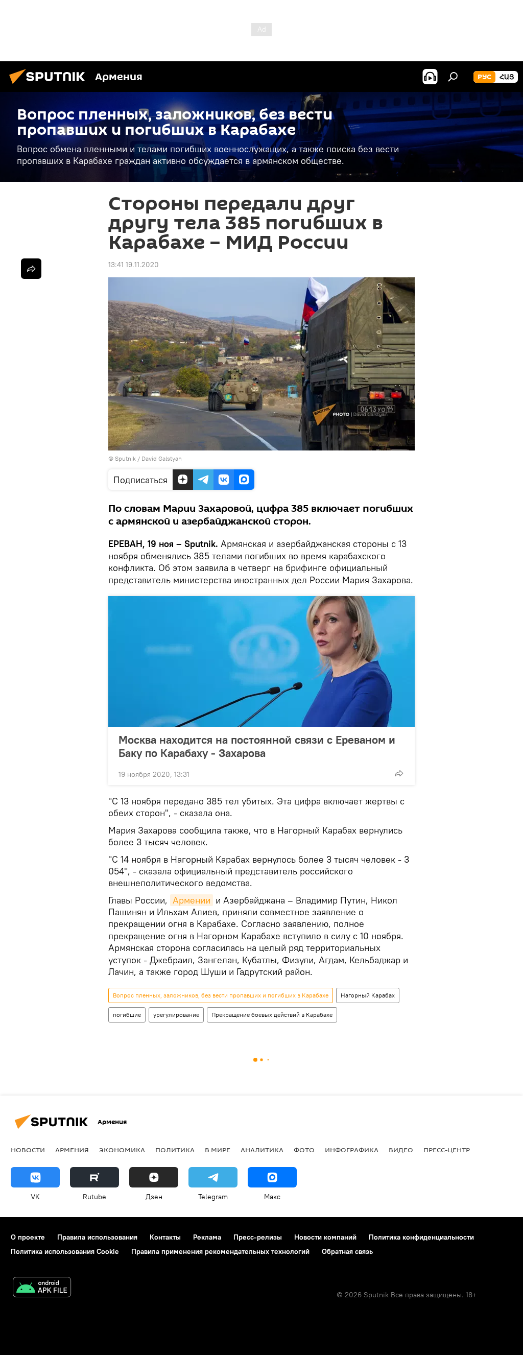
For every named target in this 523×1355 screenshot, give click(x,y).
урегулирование (176, 1014)
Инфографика (351, 1149)
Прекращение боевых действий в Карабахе (271, 1014)
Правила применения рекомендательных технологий (220, 1251)
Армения (72, 1149)
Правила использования (97, 1237)
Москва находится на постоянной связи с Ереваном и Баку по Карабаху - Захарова (256, 746)
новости (28, 1149)
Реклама (207, 1237)
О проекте (28, 1237)
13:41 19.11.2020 (133, 264)
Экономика (122, 1149)
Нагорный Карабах (368, 995)
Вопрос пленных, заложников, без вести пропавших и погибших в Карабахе (220, 995)
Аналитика (262, 1149)
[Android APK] (42, 1288)
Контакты (165, 1237)
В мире (217, 1149)
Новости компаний (325, 1237)
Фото (304, 1149)
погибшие (127, 1014)
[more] (399, 773)
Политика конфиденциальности (421, 1237)
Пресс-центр (446, 1149)
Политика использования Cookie (65, 1251)
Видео (401, 1149)
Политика (175, 1149)
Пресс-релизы (257, 1237)
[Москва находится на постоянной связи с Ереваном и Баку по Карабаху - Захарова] (261, 661)
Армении (191, 900)
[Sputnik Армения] (50, 85)
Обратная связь (347, 1251)
